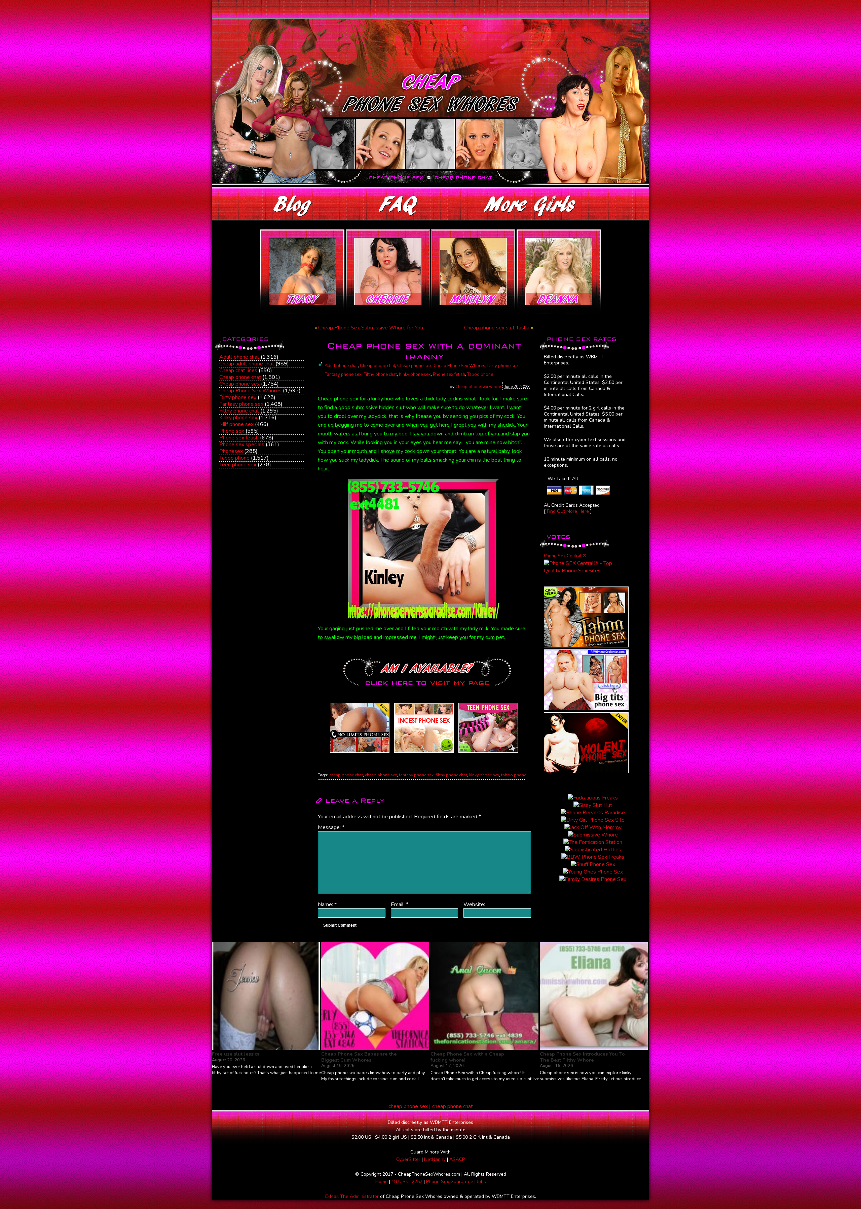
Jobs (481, 1181)
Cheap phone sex (239, 384)
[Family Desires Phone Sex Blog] (423, 752)
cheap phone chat (346, 775)
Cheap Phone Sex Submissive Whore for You (370, 327)
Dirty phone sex (237, 397)
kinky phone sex (484, 775)
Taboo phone (234, 458)
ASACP (457, 1159)
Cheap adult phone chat (246, 363)
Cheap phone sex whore (478, 386)
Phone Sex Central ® (565, 556)
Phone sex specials (241, 444)
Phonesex (231, 451)
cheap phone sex (381, 775)
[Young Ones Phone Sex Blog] (488, 752)
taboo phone (513, 775)
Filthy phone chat (239, 411)
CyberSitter (408, 1159)
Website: (474, 904)
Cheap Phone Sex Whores (250, 390)
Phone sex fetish (239, 437)
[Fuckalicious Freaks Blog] (359, 752)
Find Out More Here (568, 511)
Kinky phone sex (238, 417)
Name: (327, 904)
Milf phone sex (236, 424)
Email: (399, 904)
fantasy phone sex (416, 775)
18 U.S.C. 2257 (406, 1181)
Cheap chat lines (238, 370)
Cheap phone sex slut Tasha (496, 327)
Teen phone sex (237, 464)
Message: (331, 827)
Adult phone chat (239, 357)
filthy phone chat (451, 775)
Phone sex (231, 431)
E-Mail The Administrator (352, 1196)
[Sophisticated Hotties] (586, 645)
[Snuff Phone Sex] (586, 771)
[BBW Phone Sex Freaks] (586, 708)
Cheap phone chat (240, 377)
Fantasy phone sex (241, 404)
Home (381, 1181)
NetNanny (435, 1159)
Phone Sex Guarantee (449, 1181)
